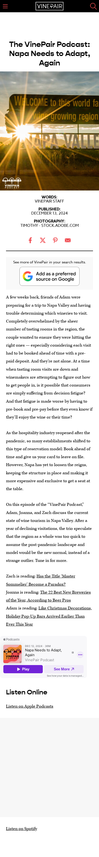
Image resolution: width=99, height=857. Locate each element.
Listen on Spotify (21, 829)
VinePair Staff (49, 201)
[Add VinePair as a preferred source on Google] (49, 276)
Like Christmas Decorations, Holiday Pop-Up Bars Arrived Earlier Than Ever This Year (49, 616)
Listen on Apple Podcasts (29, 706)
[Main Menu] (5, 6)
